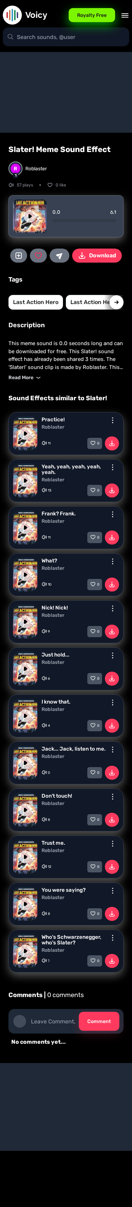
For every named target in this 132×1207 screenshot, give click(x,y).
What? (49, 560)
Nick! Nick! (55, 608)
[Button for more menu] (112, 420)
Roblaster (53, 427)
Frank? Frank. (59, 513)
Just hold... (55, 655)
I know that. (56, 702)
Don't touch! (57, 796)
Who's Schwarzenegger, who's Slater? (71, 939)
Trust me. (53, 843)
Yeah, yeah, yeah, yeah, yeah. (71, 469)
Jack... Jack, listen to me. (74, 749)
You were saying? (64, 890)
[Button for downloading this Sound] (112, 443)
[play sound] (30, 216)
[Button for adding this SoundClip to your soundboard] (18, 256)
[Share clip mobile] (59, 256)
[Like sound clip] (38, 256)
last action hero (35, 302)
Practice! (53, 419)
